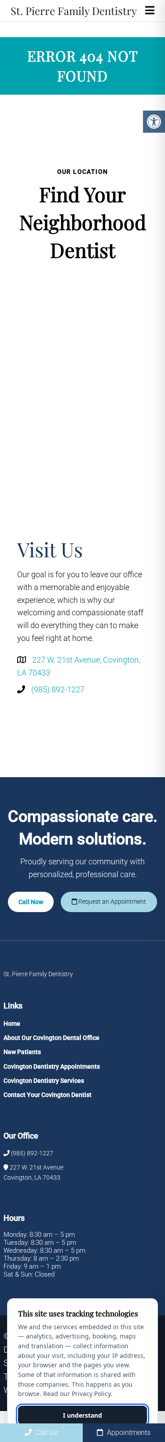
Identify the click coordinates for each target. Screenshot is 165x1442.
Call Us (46, 1432)
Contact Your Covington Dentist (48, 1094)
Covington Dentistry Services (44, 1080)
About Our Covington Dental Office (51, 1037)
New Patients (22, 1051)
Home (12, 1023)
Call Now (30, 901)
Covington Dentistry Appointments (52, 1066)
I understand (82, 1415)
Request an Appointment (111, 901)
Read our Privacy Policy (76, 1393)
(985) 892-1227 (57, 689)
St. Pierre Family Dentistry (74, 10)
